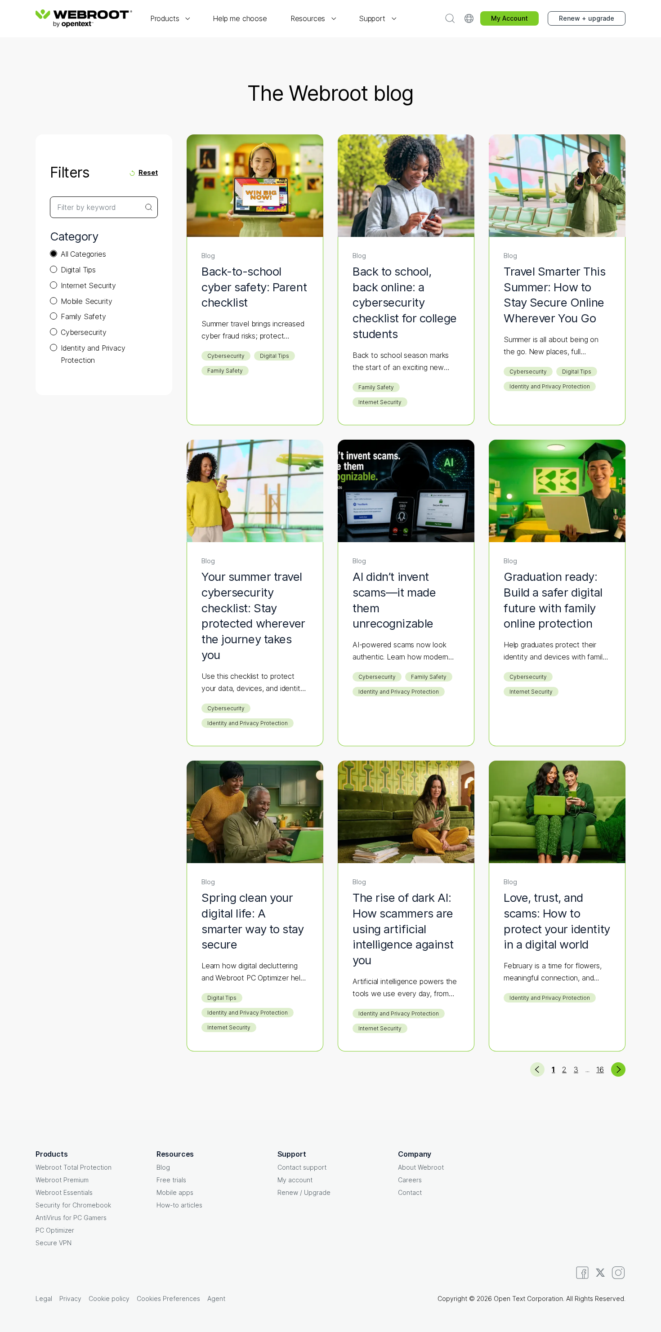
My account (295, 1180)
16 (600, 1069)
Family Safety (83, 316)
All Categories (83, 253)
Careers (410, 1180)
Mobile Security (86, 301)
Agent (216, 1298)
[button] (170, 18)
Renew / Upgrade (303, 1192)
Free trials (171, 1180)
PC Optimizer (55, 1230)
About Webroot (421, 1167)
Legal (44, 1298)
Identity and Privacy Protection (93, 354)
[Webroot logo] (84, 18)
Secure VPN (53, 1243)
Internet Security (88, 285)
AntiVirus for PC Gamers (71, 1217)
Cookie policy (109, 1298)
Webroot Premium (62, 1180)
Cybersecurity (84, 332)
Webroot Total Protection (74, 1167)
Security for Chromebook (73, 1205)
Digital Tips (78, 269)
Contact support (301, 1167)
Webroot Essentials (64, 1192)
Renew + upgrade (586, 18)
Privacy (70, 1298)
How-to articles (179, 1205)
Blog (163, 1167)
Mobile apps (174, 1192)
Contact (410, 1192)
